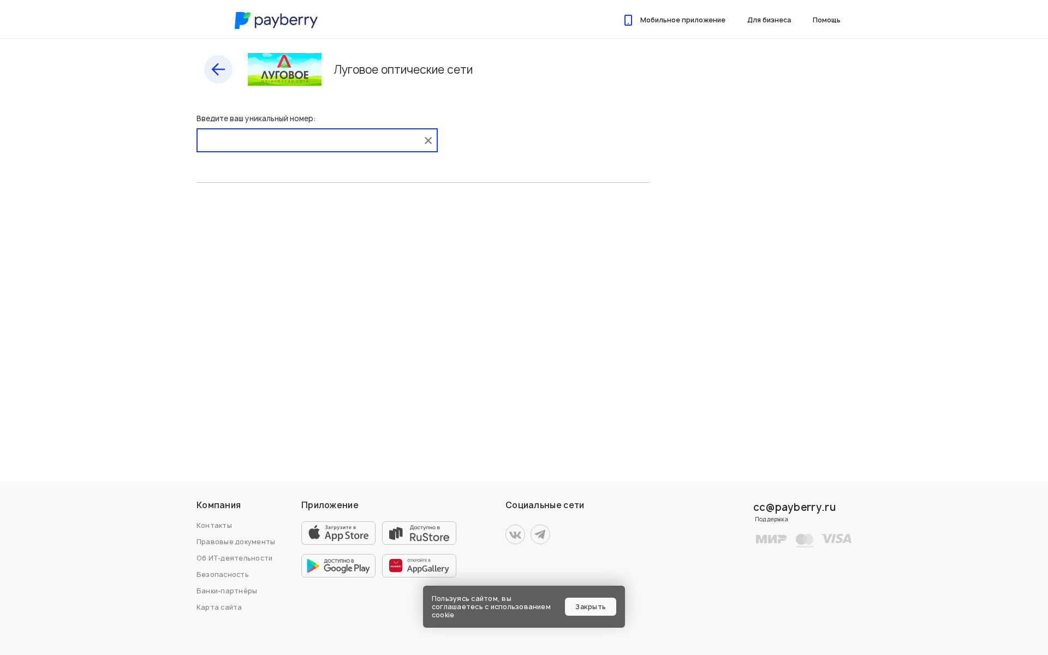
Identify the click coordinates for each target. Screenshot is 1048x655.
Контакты (214, 525)
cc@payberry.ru (794, 507)
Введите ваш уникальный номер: (255, 118)
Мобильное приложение (682, 20)
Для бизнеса (769, 20)
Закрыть (590, 606)
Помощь (827, 20)
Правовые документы (235, 541)
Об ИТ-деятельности (234, 558)
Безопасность (222, 574)
